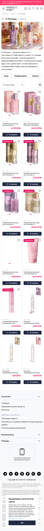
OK (22, 523)
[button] (22, 2)
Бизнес (36, 76)
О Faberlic (5, 403)
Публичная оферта (9, 418)
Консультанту (7, 435)
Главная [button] (4, 14)
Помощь (5, 441)
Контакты (5, 410)
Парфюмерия (20, 76)
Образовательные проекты (13, 406)
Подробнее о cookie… (16, 518)
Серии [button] (12, 14)
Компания (5, 396)
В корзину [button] (13, 135)
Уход (6, 76)
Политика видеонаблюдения (13, 428)
